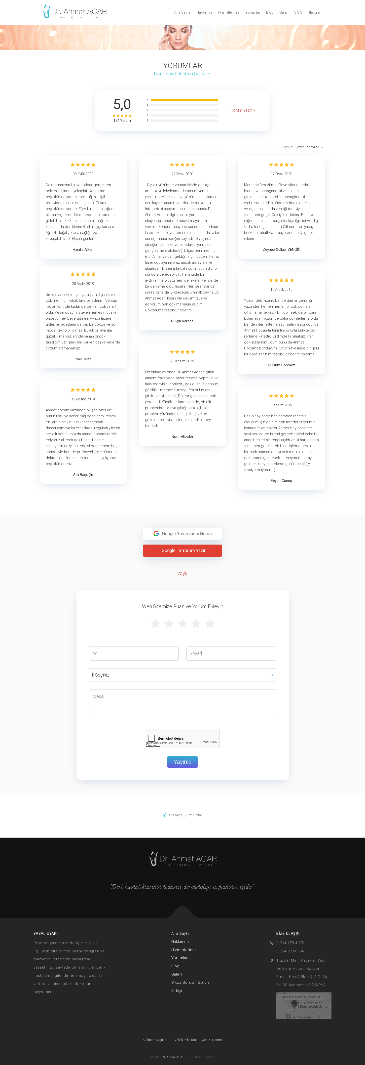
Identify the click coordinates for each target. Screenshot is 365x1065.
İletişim (314, 12)
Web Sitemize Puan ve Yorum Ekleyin (182, 606)
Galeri (283, 12)
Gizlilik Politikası (185, 1040)
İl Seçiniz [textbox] (100, 675)
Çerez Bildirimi (212, 1040)
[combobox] (182, 675)
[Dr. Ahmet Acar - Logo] (74, 12)
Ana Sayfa (182, 12)
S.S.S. (298, 12)
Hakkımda (204, 12)
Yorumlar (252, 12)
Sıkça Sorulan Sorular (191, 982)
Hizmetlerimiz (228, 12)
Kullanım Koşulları (155, 1040)
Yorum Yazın (241, 110)
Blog (269, 12)
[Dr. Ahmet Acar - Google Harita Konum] (303, 1005)
